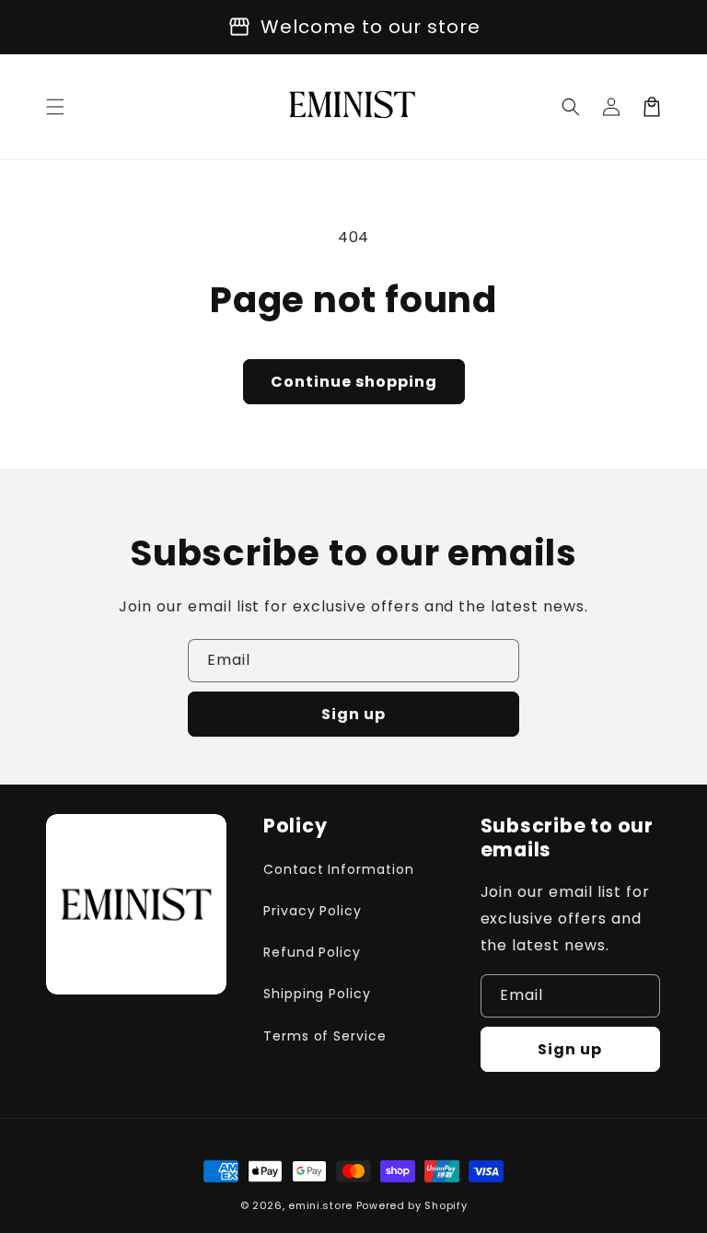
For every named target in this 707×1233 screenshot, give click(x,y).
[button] (55, 107)
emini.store (320, 1205)
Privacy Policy (312, 910)
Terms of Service (325, 1036)
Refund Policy (312, 952)
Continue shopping (354, 381)
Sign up (353, 714)
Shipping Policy (317, 993)
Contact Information (338, 869)
